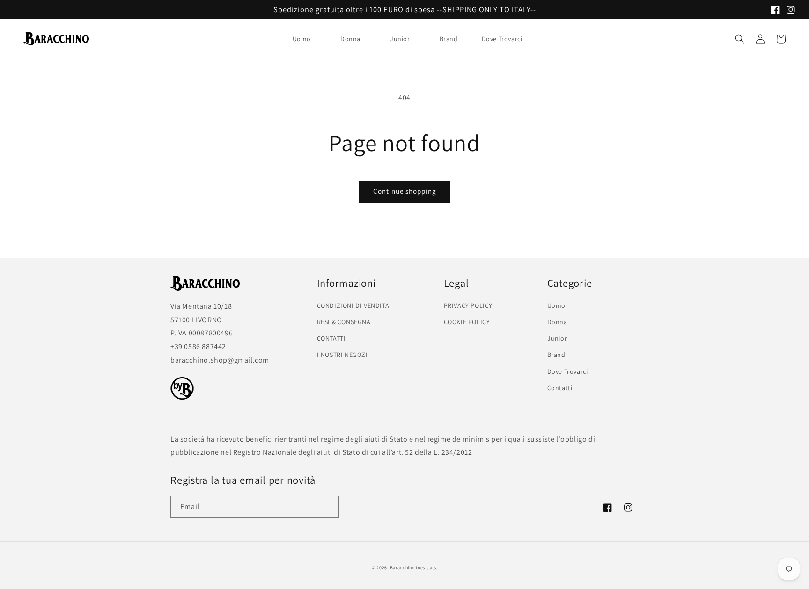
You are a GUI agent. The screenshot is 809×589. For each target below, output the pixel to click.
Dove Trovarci (567, 371)
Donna (350, 39)
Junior (400, 39)
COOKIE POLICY (467, 322)
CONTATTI (331, 338)
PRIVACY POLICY (468, 305)
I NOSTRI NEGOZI (342, 354)
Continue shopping (404, 191)
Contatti (560, 388)
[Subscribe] (328, 507)
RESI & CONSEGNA (344, 322)
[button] (305, 39)
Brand (449, 39)
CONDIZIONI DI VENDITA (353, 305)
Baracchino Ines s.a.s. (413, 568)
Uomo (302, 39)
